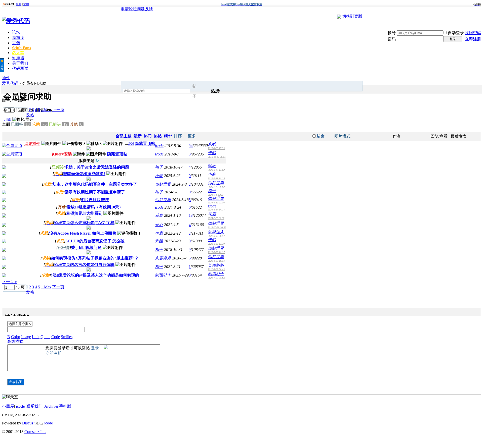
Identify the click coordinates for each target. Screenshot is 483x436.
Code (55, 337)
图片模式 (342, 136)
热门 (148, 136)
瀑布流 (18, 37)
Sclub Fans (21, 48)
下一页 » (9, 282)
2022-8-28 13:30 (216, 244)
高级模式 (15, 341)
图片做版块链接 (95, 200)
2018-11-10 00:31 (217, 157)
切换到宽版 (352, 16)
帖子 (194, 91)
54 (191, 145)
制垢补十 (163, 275)
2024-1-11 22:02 (216, 218)
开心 (159, 225)
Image (26, 337)
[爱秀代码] (16, 21)
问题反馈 (145, 9)
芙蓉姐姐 (216, 265)
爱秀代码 (10, 83)
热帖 (158, 136)
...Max (46, 109)
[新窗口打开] (12, 145)
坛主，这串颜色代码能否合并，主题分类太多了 (95, 184)
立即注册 (473, 39)
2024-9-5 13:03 (215, 195)
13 (191, 215)
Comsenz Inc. (35, 431)
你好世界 (163, 184)
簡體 (26, 4)
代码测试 (20, 68)
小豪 (159, 176)
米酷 (212, 144)
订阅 (7, 119)
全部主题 (123, 136)
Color (15, 337)
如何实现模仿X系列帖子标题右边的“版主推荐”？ (95, 258)
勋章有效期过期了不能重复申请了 (95, 192)
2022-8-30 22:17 (216, 236)
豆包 (16, 43)
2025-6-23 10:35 (216, 178)
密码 (392, 39)
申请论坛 (129, 9)
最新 (138, 136)
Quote (45, 337)
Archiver (51, 406)
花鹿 (159, 215)
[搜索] (204, 91)
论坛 (16, 32)
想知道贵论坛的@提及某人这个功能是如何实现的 (95, 275)
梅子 (159, 167)
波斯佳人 (216, 232)
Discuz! (28, 423)
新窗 (320, 136)
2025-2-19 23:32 (216, 187)
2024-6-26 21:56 (216, 202)
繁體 (18, 4)
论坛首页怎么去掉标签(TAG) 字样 (84, 223)
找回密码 (473, 33)
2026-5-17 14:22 (216, 170)
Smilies (66, 337)
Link (35, 337)
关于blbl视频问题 (86, 247)
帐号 (392, 33)
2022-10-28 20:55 (217, 227)
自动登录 (456, 33)
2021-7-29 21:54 (216, 278)
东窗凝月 (163, 258)
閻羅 (212, 166)
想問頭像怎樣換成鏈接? (84, 174)
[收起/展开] (22, 119)
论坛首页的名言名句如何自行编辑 (84, 264)
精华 (168, 136)
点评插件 (32, 143)
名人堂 (18, 52)
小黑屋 (8, 406)
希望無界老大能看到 (84, 213)
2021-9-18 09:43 (216, 269)
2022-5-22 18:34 (216, 261)
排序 (178, 136)
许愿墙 (18, 58)
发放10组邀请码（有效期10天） (95, 207)
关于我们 (20, 63)
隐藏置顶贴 (145, 143)
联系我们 (34, 406)
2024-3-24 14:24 (216, 209)
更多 (192, 136)
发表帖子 (15, 382)
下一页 (58, 109)
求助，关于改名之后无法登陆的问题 (97, 167)
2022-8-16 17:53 (216, 148)
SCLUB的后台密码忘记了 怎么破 (95, 241)
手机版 (65, 406)
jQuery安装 (62, 154)
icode (159, 145)
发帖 (30, 115)
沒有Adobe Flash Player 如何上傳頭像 (82, 233)
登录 (453, 39)
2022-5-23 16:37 (216, 252)
